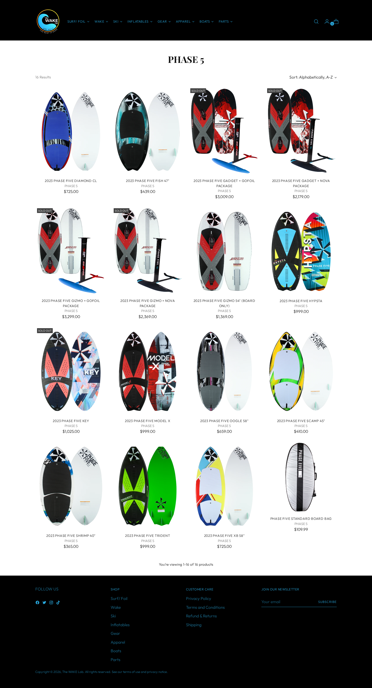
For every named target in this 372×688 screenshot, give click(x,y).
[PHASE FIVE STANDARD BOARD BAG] (301, 477)
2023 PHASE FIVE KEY (71, 421)
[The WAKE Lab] (48, 21)
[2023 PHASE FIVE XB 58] (224, 485)
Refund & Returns (201, 615)
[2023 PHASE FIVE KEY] (71, 370)
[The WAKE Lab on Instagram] (51, 603)
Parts (115, 659)
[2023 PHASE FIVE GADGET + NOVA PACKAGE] (301, 131)
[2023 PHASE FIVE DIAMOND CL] (71, 131)
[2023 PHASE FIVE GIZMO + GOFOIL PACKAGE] (71, 251)
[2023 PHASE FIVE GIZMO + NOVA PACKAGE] (147, 251)
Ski (113, 615)
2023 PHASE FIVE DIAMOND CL (71, 181)
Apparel (118, 642)
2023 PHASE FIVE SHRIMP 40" (70, 535)
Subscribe (327, 602)
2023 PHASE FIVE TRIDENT (147, 535)
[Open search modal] (316, 21)
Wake (116, 607)
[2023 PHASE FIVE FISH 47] (147, 131)
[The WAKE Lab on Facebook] (37, 603)
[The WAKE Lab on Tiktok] (58, 603)
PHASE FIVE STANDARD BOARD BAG (301, 518)
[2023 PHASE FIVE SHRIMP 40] (71, 485)
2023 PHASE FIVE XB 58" (224, 535)
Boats (116, 650)
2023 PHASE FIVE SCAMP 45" (301, 421)
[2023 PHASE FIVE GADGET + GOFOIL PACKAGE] (224, 131)
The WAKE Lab (73, 672)
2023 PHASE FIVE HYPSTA (301, 301)
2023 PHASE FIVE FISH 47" (147, 181)
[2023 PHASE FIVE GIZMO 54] (224, 251)
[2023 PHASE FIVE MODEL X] (147, 370)
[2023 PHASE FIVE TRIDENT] (147, 485)
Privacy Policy (198, 598)
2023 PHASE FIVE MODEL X (147, 421)
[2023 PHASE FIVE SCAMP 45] (301, 370)
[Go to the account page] (325, 21)
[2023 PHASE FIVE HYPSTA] (301, 251)
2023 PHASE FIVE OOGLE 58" (224, 421)
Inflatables (120, 624)
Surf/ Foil (119, 598)
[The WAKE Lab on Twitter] (44, 603)
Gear (115, 633)
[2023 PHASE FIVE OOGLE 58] (224, 370)
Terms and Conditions (205, 607)
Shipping (194, 624)
